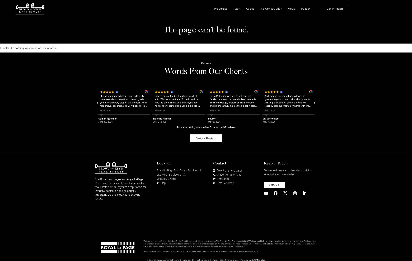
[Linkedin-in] (305, 193)
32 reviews (229, 127)
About (250, 8)
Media (292, 8)
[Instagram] (295, 193)
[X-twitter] (285, 193)
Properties (221, 8)
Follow (305, 8)
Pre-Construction (271, 8)
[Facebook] (276, 193)
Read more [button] (105, 110)
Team (236, 8)
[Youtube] (266, 193)
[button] (314, 103)
